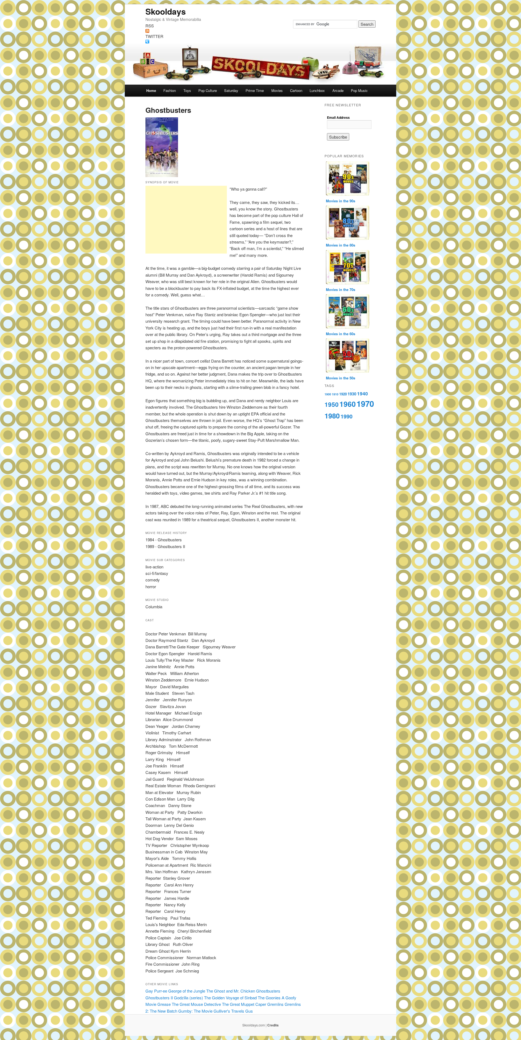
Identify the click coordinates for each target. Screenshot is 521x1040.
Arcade (338, 90)
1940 (362, 393)
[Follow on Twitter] (260, 41)
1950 (332, 404)
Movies (277, 90)
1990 (346, 416)
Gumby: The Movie (195, 1011)
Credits (273, 1025)
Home (151, 90)
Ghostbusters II (159, 997)
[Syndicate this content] (260, 31)
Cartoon (296, 90)
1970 (365, 403)
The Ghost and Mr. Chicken (230, 991)
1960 (347, 404)
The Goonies (269, 997)
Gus (249, 1011)
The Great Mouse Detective (196, 1004)
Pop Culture (207, 90)
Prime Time (255, 90)
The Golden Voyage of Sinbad (230, 997)
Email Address (338, 117)
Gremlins (275, 1004)
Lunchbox (317, 90)
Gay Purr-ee (156, 991)
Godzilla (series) (188, 997)
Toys (187, 90)
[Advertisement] (186, 220)
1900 (328, 394)
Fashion (169, 90)
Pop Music (359, 90)
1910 (335, 394)
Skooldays (165, 11)
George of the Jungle (186, 991)
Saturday (231, 90)
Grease (164, 1004)
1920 (343, 393)
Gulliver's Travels (229, 1011)
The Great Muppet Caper (244, 1004)
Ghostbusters (268, 991)
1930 (352, 394)
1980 (332, 416)
